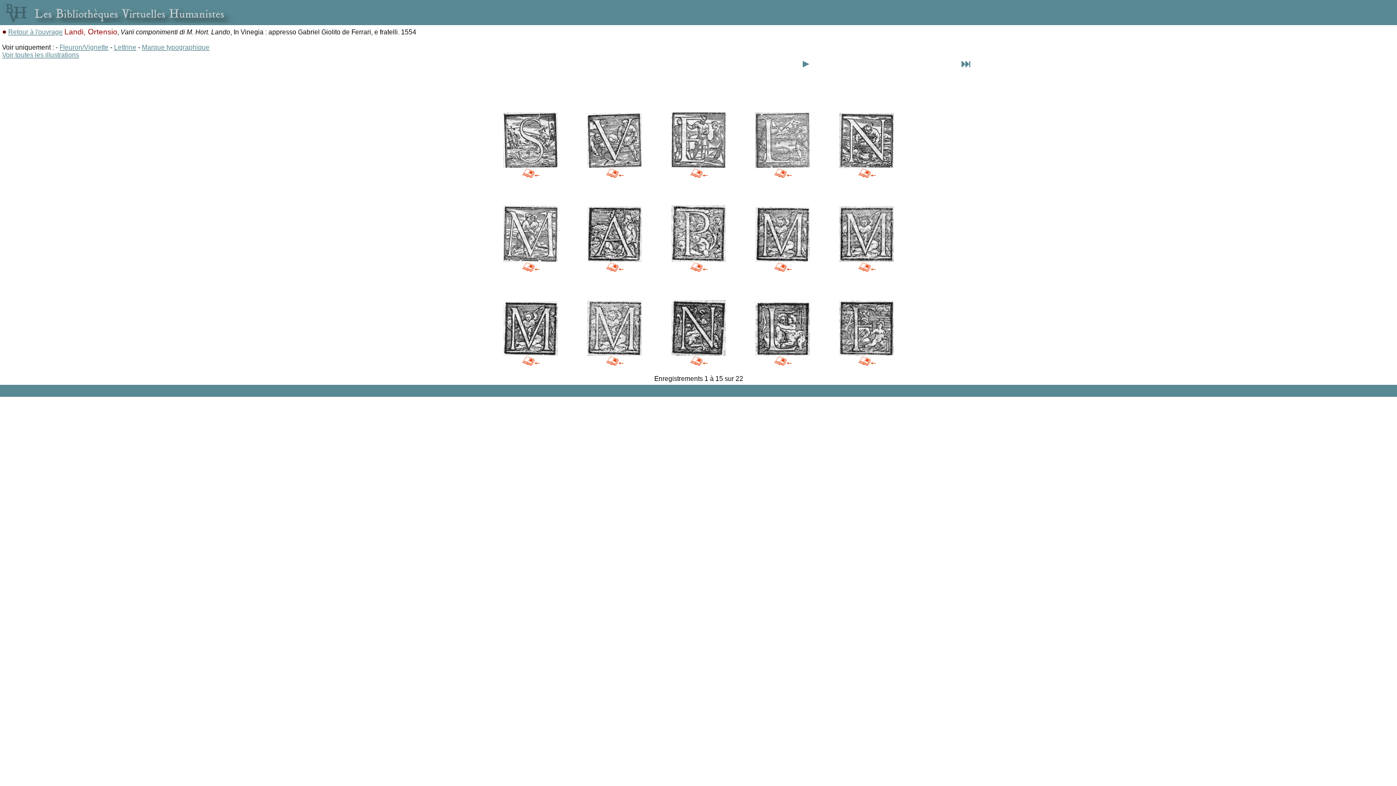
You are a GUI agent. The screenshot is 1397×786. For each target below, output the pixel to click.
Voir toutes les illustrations (40, 55)
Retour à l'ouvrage (35, 32)
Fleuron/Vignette (84, 47)
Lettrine (125, 47)
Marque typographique (176, 47)
